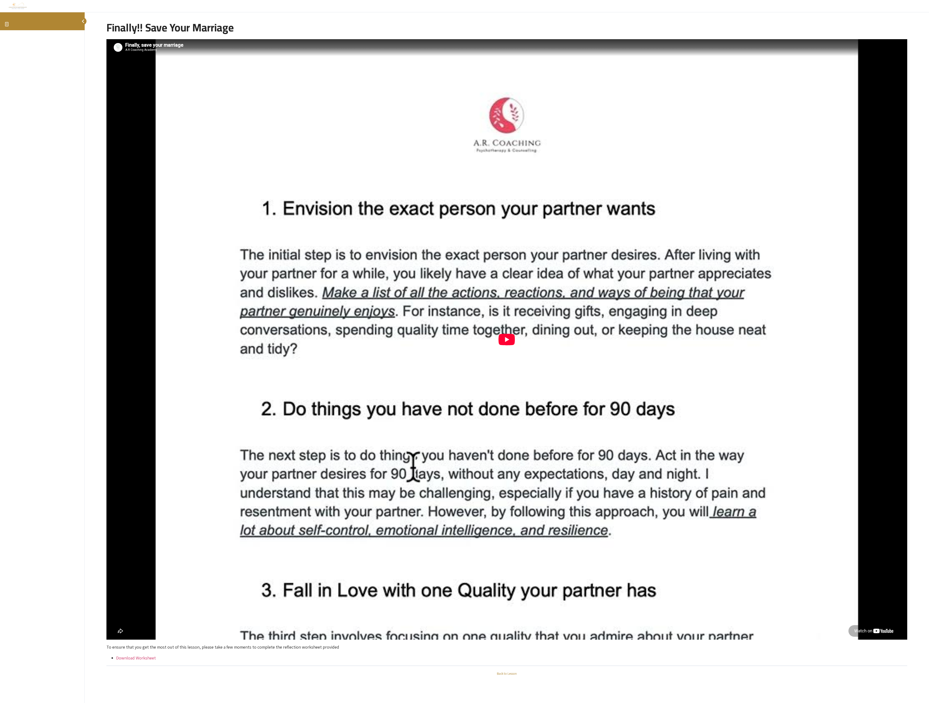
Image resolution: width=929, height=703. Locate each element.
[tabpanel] (506, 350)
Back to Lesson (507, 673)
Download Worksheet (136, 658)
